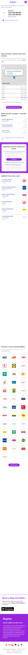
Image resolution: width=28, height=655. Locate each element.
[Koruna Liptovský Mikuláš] (13, 399)
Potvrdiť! (14, 159)
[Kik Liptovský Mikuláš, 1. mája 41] (14, 203)
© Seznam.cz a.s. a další (22, 84)
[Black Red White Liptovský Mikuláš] (23, 407)
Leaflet (16, 84)
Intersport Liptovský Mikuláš (13, 71)
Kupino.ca (9, 645)
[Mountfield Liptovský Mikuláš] (23, 391)
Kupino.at (6, 645)
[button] (10, 20)
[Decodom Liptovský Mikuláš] (23, 424)
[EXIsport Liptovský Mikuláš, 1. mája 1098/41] (14, 196)
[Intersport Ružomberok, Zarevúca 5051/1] (14, 120)
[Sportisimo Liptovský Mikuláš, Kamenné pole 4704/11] (14, 189)
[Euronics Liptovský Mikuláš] (4, 424)
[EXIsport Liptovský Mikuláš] (23, 432)
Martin (19, 137)
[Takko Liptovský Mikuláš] (4, 432)
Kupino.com (21, 645)
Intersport (8, 137)
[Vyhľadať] (25, 2)
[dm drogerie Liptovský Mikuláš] (13, 374)
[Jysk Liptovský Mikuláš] (4, 357)
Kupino (2, 5)
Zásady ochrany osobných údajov (18, 162)
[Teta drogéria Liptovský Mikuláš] (23, 374)
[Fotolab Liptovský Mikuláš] (23, 449)
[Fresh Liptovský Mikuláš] (4, 399)
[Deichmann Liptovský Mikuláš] (13, 432)
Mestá (6, 5)
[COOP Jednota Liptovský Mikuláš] (23, 357)
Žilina (22, 137)
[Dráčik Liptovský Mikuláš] (4, 382)
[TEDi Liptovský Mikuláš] (23, 440)
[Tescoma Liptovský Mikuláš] (4, 415)
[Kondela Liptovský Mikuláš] (13, 440)
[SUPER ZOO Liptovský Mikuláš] (23, 415)
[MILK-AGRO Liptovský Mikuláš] (4, 407)
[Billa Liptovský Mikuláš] (13, 357)
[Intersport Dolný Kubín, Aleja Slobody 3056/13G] (14, 125)
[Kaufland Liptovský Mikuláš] (4, 366)
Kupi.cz (12, 645)
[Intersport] (4, 13)
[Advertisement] (14, 37)
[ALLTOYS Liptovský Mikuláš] (4, 457)
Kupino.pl (18, 645)
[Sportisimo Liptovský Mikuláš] (4, 440)
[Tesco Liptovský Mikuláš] (23, 366)
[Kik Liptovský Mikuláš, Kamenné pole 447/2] (14, 181)
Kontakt (8, 650)
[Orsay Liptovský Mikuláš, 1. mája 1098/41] (14, 218)
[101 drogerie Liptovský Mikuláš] (4, 374)
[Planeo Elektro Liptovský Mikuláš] (13, 407)
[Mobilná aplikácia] (7, 609)
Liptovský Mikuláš (12, 5)
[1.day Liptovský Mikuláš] (13, 391)
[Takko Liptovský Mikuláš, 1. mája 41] (14, 210)
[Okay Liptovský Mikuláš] (13, 382)
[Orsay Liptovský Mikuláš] (13, 449)
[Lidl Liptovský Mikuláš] (13, 366)
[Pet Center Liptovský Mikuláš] (4, 449)
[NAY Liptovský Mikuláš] (13, 424)
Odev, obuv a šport (12, 16)
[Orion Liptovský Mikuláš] (23, 399)
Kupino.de (15, 645)
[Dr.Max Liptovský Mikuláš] (23, 382)
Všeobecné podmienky (17, 650)
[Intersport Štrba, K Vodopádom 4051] (14, 131)
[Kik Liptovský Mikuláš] (4, 391)
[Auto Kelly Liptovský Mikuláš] (13, 415)
